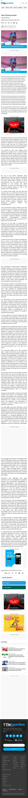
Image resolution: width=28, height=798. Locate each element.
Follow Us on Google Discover (9, 26)
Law (3, 783)
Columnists (16, 766)
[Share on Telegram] (19, 573)
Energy (4, 762)
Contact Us (5, 790)
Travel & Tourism (6, 774)
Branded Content (7, 769)
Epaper (7, 7)
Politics (15, 7)
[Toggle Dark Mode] (22, 3)
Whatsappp (8, 587)
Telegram (7, 583)
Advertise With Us (12, 789)
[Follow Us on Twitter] (10, 735)
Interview (5, 778)
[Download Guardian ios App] (19, 740)
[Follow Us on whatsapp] (21, 735)
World (22, 768)
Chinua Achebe (8, 570)
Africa (4, 766)
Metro (11, 7)
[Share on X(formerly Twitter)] (8, 23)
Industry (22, 762)
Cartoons (15, 764)
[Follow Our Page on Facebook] (7, 735)
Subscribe (14, 749)
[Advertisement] (14, 441)
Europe (15, 758)
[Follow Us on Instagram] (14, 735)
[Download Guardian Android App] (8, 740)
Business (20, 7)
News (3, 7)
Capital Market (6, 760)
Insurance (23, 764)
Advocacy (5, 764)
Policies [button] (20, 789)
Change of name (7, 785)
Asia (4, 768)
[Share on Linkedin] (16, 23)
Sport (25, 7)
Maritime (23, 766)
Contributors (6, 757)
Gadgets (5, 781)
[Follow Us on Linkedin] (17, 735)
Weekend (5, 776)
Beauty (15, 760)
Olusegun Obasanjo (17, 570)
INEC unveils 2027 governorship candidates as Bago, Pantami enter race (16, 656)
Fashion (22, 758)
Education (15, 762)
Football (22, 760)
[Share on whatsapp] (11, 23)
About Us (4, 789)
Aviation (4, 758)
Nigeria (15, 768)
